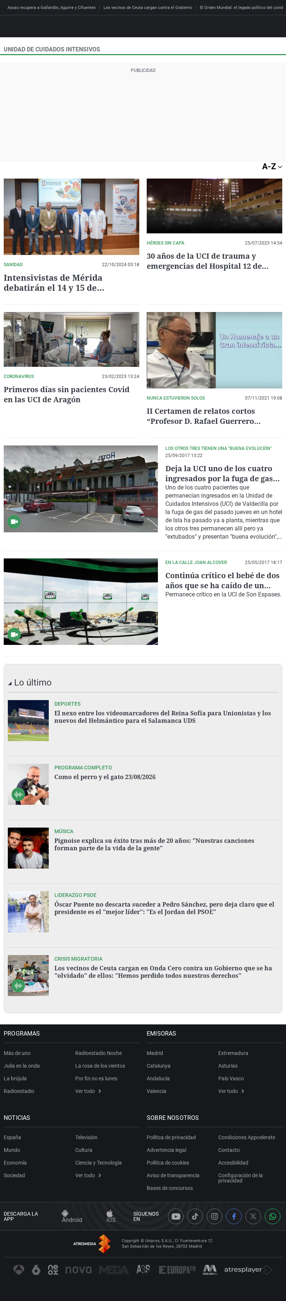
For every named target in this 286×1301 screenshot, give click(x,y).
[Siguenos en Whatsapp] (272, 1216)
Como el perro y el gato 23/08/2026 (105, 777)
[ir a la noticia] (28, 720)
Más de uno (17, 1053)
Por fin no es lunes (96, 1078)
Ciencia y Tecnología (98, 1163)
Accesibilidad (233, 1163)
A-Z (270, 166)
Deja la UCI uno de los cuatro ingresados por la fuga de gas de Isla (219, 478)
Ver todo (85, 1091)
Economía (15, 1163)
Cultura (83, 1150)
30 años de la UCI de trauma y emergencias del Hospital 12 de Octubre (204, 266)
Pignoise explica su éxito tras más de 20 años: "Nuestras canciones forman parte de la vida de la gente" (154, 844)
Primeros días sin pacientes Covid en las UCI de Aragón (67, 394)
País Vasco (231, 1078)
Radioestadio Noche (98, 1053)
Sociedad (14, 1175)
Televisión (86, 1137)
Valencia (156, 1091)
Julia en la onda (22, 1066)
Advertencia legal (166, 1150)
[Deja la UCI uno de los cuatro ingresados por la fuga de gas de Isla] (81, 488)
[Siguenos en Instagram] (214, 1216)
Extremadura (233, 1053)
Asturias (228, 1066)
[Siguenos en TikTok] (195, 1216)
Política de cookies (168, 1163)
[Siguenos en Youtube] (176, 1216)
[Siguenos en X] (253, 1216)
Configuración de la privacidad (240, 1178)
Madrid (155, 1053)
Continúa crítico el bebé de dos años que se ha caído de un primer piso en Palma (222, 585)
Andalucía (158, 1078)
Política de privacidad (171, 1137)
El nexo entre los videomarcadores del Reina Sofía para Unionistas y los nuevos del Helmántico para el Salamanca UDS (162, 717)
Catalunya (159, 1066)
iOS (111, 1219)
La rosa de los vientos (100, 1066)
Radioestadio (19, 1091)
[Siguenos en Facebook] (234, 1216)
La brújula (15, 1078)
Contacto (229, 1150)
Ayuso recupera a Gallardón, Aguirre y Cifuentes (51, 8)
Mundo (12, 1150)
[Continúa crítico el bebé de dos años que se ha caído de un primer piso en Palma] (81, 601)
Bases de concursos (170, 1188)
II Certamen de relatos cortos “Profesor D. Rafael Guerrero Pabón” (201, 421)
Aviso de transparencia (173, 1175)
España (12, 1137)
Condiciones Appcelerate (246, 1137)
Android (72, 1219)
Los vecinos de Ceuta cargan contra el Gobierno (148, 8)
